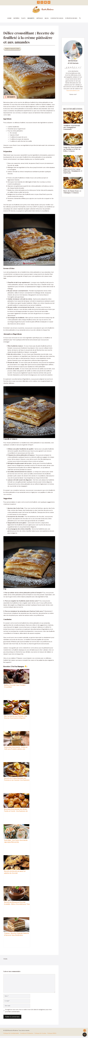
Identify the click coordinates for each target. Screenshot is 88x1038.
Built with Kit (29, 546)
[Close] (73, 487)
